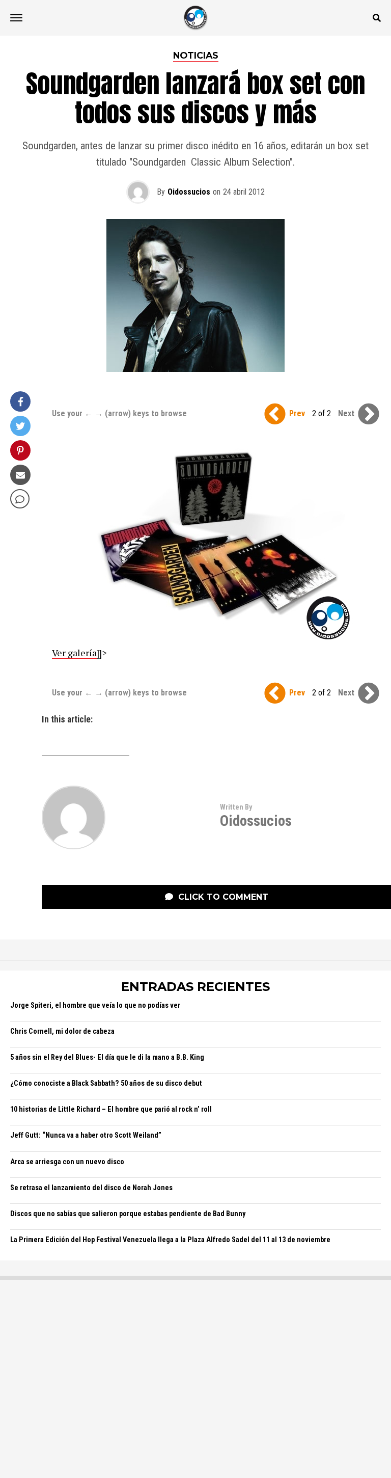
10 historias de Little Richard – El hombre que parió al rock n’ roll (111, 1109)
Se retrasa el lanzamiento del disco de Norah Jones (91, 1188)
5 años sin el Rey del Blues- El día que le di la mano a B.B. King (107, 1057)
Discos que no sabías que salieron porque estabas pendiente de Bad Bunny (127, 1214)
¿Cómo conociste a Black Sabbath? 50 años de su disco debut (106, 1083)
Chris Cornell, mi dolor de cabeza (62, 1031)
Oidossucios (188, 192)
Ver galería (74, 653)
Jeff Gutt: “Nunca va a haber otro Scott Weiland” (85, 1135)
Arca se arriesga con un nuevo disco (67, 1162)
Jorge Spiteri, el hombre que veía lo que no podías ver (95, 1005)
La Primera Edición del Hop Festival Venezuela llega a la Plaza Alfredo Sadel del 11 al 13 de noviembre (170, 1239)
